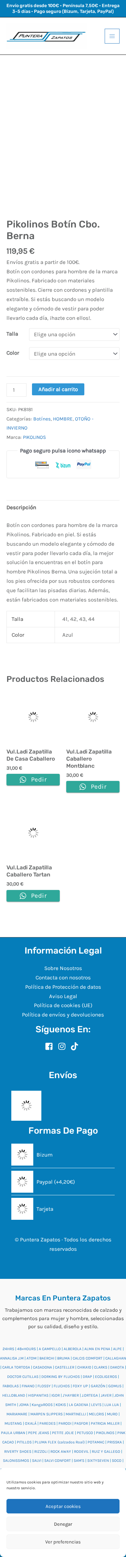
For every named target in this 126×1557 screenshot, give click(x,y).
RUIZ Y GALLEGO (106, 1451)
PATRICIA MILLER (105, 1423)
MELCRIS (96, 1414)
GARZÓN (98, 1386)
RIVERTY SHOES (17, 1451)
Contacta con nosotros (63, 977)
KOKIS (61, 1404)
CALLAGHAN (115, 1358)
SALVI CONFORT (57, 1460)
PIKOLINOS (34, 437)
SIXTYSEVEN (98, 1460)
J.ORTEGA (90, 1395)
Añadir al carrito (58, 389)
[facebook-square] (51, 1046)
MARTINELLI (76, 1414)
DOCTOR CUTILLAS (22, 1376)
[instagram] (63, 1046)
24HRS (8, 1349)
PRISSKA (114, 1442)
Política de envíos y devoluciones (63, 1014)
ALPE (117, 1349)
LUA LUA (111, 1404)
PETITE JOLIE (63, 1433)
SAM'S (79, 1460)
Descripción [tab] (21, 507)
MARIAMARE (16, 1414)
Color (12, 352)
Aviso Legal (63, 996)
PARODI (64, 1423)
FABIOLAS (11, 1386)
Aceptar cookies (63, 1506)
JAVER (106, 1395)
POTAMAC (96, 1442)
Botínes (42, 419)
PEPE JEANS (38, 1433)
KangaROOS (42, 1404)
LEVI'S (96, 1404)
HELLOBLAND (13, 1395)
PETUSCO (85, 1433)
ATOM (31, 1358)
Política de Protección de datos (63, 987)
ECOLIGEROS (106, 1376)
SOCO (116, 1460)
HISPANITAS (38, 1395)
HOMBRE (63, 419)
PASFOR (81, 1423)
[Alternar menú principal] (112, 36)
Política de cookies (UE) (63, 1005)
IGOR (55, 1395)
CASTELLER (64, 1367)
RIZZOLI (40, 1451)
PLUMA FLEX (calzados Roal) (60, 1442)
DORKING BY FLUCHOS (60, 1376)
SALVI (36, 1460)
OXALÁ (31, 1423)
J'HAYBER (71, 1395)
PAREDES (47, 1423)
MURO (112, 1414)
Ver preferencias (63, 1542)
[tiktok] (75, 1046)
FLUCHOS (62, 1386)
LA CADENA (78, 1404)
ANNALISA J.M (12, 1358)
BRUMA (63, 1358)
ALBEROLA (72, 1349)
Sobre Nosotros (63, 968)
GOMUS (114, 1386)
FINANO (28, 1386)
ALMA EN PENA (97, 1349)
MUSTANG (13, 1423)
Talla (12, 333)
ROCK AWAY (60, 1451)
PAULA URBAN (13, 1433)
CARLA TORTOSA (16, 1367)
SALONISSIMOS (16, 1460)
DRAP (87, 1376)
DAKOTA (117, 1367)
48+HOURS (26, 1349)
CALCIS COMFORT (87, 1358)
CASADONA (42, 1367)
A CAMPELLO (50, 1349)
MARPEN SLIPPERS (46, 1414)
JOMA (24, 1404)
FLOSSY (44, 1386)
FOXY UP (80, 1386)
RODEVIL (81, 1451)
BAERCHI (46, 1358)
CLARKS (100, 1367)
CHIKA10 (84, 1367)
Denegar (63, 1524)
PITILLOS (24, 1442)
